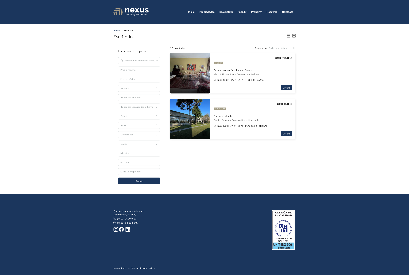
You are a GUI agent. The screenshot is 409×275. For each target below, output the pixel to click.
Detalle (286, 87)
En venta (218, 63)
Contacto (287, 11)
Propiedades (207, 11)
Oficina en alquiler (223, 116)
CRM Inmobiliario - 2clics (143, 268)
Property (256, 11)
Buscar (139, 181)
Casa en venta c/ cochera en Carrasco (234, 70)
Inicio (191, 11)
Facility (242, 11)
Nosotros (271, 11)
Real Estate (226, 11)
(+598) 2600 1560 (126, 218)
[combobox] (281, 48)
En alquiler (219, 109)
